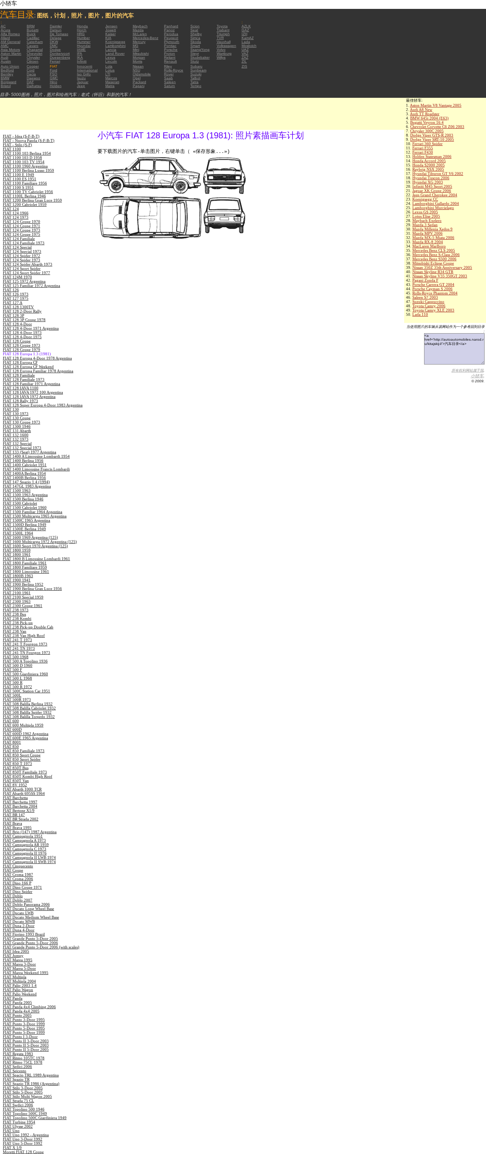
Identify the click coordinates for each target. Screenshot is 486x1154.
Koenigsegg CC (425, 199)
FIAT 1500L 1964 (18, 533)
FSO (53, 74)
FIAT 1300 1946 (17, 426)
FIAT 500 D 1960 (17, 665)
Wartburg (224, 53)
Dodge (55, 50)
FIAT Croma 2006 (18, 879)
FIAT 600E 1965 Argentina (25, 738)
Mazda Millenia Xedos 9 (432, 229)
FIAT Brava (12, 823)
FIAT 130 (11, 409)
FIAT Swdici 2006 (18, 1105)
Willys (221, 57)
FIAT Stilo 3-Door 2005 (23, 1088)
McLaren (140, 34)
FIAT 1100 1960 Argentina (25, 166)
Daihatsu (34, 86)
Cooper (33, 66)
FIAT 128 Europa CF (20, 362)
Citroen (32, 61)
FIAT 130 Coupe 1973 (21, 422)
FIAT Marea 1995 (17, 960)
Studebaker (200, 57)
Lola (108, 66)
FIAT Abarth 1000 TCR (22, 789)
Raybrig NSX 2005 (428, 169)
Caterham (35, 42)
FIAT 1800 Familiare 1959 (25, 567)
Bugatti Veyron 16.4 (427, 122)
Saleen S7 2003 (425, 297)
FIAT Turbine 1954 (19, 1122)
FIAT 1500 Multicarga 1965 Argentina (35, 516)
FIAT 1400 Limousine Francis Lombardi (36, 469)
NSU (136, 70)
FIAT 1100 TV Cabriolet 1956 (28, 192)
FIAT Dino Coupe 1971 (22, 887)
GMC (54, 78)
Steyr (194, 53)
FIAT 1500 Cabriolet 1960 (25, 507)
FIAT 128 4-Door (17, 324)
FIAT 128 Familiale (19, 375)
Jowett (110, 30)
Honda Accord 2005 (429, 161)
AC (3, 26)
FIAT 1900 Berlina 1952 (23, 584)
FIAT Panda (12, 998)
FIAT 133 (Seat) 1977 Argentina (29, 452)
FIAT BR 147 (14, 815)
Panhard (171, 26)
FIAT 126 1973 (15, 294)
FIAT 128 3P (13, 315)
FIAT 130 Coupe (17, 418)
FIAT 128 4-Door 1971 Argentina (31, 328)
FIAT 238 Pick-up (18, 623)
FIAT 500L (12, 695)
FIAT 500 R (12, 682)
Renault (170, 61)
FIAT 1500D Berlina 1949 (24, 524)
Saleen (170, 82)
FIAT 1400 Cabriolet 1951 (25, 465)
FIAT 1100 (12, 149)
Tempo (195, 86)
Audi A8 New (421, 109)
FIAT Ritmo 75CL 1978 (22, 1062)
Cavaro (32, 46)
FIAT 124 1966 (15, 213)
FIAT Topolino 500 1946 (23, 1109)
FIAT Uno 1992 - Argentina (26, 1135)
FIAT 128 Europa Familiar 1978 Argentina (38, 371)
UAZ (245, 50)
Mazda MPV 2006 (427, 233)
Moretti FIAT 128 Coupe (23, 1152)
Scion (195, 26)
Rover (169, 74)
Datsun (56, 30)
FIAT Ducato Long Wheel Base (28, 908)
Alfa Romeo (10, 34)
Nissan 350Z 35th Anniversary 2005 (442, 267)
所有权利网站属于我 (467, 370)
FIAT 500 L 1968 (17, 678)
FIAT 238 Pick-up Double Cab (28, 627)
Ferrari (55, 61)
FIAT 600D (12, 729)
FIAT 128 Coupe (17, 341)
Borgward (8, 82)
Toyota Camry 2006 (428, 306)
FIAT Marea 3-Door (19, 964)
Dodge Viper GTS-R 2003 (431, 135)
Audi (4, 57)
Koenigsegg (115, 42)
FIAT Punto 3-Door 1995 (24, 1019)
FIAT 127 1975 (15, 298)
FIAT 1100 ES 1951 (19, 179)
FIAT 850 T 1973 (17, 763)
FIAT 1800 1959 (17, 550)
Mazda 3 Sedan (425, 225)
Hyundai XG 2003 (427, 182)
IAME (81, 50)
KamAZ (248, 38)
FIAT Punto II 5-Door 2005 (26, 1049)
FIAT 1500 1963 (17, 490)
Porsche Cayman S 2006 (432, 289)
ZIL (244, 61)
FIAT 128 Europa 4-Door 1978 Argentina (37, 358)
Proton (169, 53)
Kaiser (110, 34)
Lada (246, 42)
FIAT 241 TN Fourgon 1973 (26, 652)
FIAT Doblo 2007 (17, 900)
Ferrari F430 (422, 152)
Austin (6, 61)
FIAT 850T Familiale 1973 (25, 772)
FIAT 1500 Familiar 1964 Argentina (32, 512)
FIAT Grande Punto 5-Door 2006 (30, 943)
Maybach (140, 26)
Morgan (139, 57)
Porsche (171, 50)
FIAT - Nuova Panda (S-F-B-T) (28, 140)
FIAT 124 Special (17, 247)
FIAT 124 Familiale (19, 238)
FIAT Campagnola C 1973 (24, 849)
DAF (30, 82)
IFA (79, 53)
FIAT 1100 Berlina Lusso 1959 (28, 170)
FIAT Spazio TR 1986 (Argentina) (31, 1083)
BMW (5, 78)
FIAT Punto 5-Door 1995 (24, 1028)
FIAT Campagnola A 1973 (24, 840)
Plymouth (171, 42)
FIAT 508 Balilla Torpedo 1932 (29, 716)
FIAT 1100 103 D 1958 (22, 157)
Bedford (7, 70)
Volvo (221, 50)
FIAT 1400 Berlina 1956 (23, 460)
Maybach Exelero (427, 220)
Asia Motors (10, 50)
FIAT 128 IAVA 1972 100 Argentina (33, 392)
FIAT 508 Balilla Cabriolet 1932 (29, 708)
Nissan (138, 66)
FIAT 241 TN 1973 (19, 648)
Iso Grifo (84, 74)
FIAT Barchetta (15, 798)
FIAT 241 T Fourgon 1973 (25, 644)
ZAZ (245, 57)
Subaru (196, 66)
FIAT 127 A (12, 303)
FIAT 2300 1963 (17, 601)
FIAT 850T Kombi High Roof (27, 776)
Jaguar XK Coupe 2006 (431, 190)
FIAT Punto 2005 (17, 1015)
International (87, 70)
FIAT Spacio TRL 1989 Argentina (31, 1075)
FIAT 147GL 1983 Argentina (27, 486)
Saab (168, 78)
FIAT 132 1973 (15, 439)
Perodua (171, 34)
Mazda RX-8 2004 (427, 242)
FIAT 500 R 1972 (17, 687)
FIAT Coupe (13, 870)
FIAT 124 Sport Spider (22, 268)
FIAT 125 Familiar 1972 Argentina (31, 285)
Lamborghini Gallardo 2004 (435, 203)
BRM (31, 26)
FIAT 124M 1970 (17, 277)
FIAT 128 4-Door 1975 (22, 337)
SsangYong (200, 50)
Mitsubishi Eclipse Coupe (433, 263)
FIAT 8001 (12, 742)
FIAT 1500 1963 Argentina (25, 495)
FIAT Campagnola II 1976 (25, 853)
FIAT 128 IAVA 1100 (20, 388)
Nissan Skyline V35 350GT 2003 (439, 276)
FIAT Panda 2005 (17, 1002)
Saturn (169, 86)
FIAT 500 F (12, 670)
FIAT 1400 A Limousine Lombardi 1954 (36, 456)
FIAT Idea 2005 (16, 951)
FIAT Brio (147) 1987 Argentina (30, 832)
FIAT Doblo (13, 896)
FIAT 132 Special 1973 (22, 448)
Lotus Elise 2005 (426, 216)
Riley (168, 66)
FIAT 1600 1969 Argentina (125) (30, 537)
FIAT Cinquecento (18, 866)
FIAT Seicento (14, 1071)
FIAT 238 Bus (14, 614)
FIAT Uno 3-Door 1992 (22, 1139)
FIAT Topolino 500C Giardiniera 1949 (35, 1118)
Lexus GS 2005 (425, 212)
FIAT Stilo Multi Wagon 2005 (27, 1096)
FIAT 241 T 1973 (17, 640)
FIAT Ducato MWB (19, 921)
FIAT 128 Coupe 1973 (21, 345)
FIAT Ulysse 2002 (18, 1126)
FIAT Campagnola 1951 (23, 836)
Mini (136, 50)
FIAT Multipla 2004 (19, 981)
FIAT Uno (11, 1130)
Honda (82, 26)
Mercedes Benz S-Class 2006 (436, 254)
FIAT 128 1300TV (18, 307)
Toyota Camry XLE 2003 (433, 310)
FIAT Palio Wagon (18, 990)
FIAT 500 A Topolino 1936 (25, 661)
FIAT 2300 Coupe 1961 (22, 605)
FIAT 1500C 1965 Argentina (26, 520)
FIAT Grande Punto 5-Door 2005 (30, 938)
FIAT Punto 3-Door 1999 (24, 1024)
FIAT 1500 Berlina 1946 (23, 499)
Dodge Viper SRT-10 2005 (432, 139)
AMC (5, 46)
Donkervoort (60, 53)
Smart (195, 46)
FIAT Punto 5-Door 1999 (24, 1032)
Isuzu (81, 78)
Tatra (194, 82)
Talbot (195, 78)
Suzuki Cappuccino (428, 301)
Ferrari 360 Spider (427, 144)
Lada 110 (420, 314)
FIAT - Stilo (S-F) (17, 145)
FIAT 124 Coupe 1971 (21, 226)
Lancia (110, 50)
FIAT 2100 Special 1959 (23, 597)
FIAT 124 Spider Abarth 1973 (27, 264)
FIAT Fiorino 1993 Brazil (24, 934)
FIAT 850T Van (16, 780)
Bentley (7, 74)
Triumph (223, 34)
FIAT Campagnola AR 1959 (26, 844)
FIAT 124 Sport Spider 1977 (26, 273)
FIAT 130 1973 (15, 413)
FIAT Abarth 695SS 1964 (24, 793)
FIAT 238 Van (14, 631)
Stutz (194, 61)
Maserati (112, 82)
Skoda (195, 42)
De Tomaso (59, 34)
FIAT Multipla (14, 977)
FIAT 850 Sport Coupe (22, 755)
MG (135, 46)
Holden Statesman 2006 (431, 156)
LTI (107, 74)
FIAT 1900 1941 (17, 580)
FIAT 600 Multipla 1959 (23, 725)
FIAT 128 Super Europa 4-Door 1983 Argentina (43, 405)
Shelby (196, 34)
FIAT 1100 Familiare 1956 (25, 183)
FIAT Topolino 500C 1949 (25, 1113)
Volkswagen (226, 46)
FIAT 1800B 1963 (18, 576)
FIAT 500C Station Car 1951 (26, 691)
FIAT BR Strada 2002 (20, 819)
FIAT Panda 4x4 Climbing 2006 (29, 1007)
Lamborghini (115, 46)
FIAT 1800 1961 (17, 554)
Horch (81, 30)
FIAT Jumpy (13, 955)
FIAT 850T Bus (15, 768)
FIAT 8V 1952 (15, 785)
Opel (137, 78)
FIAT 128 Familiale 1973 (23, 379)
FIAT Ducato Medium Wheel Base (31, 917)
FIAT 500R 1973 (17, 699)
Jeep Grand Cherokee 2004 (434, 195)
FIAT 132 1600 (15, 435)
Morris (137, 61)
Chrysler (33, 57)
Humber (83, 38)
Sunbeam (198, 70)
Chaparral (35, 50)
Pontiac (170, 46)
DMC (54, 46)
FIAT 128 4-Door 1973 (22, 332)
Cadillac (33, 38)
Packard (139, 82)
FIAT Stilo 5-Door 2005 (23, 1092)
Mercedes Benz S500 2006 (434, 259)
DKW (54, 42)
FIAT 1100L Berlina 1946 (24, 196)
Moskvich (249, 46)
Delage (56, 38)
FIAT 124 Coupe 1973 (21, 230)
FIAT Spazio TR (16, 1079)
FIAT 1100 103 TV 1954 (23, 162)
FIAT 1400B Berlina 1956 (24, 477)
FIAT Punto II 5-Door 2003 (26, 1045)
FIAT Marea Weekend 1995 (25, 972)
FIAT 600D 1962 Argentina (25, 734)
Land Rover (115, 53)
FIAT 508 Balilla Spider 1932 (27, 712)
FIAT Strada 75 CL (18, 1101)
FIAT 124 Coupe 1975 (21, 234)
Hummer (83, 42)
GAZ (245, 30)
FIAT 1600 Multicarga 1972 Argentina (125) (40, 541)
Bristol (6, 86)
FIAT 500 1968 (15, 657)
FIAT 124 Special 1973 (22, 251)
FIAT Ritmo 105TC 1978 (23, 1058)
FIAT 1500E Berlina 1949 (24, 529)
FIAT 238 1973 (15, 610)
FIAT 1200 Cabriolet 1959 (25, 204)
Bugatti (32, 30)
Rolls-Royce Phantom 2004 (435, 293)
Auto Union (10, 66)
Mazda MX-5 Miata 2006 (433, 237)
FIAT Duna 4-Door (19, 930)
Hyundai (83, 46)
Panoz (169, 30)
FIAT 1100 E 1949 (18, 174)
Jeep (81, 86)
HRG (81, 34)
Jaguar (82, 82)
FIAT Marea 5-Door (19, 968)
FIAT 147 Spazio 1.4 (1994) (26, 482)
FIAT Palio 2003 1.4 (20, 985)
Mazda (138, 30)
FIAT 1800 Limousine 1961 (26, 571)
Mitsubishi (141, 53)
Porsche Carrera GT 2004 (433, 284)
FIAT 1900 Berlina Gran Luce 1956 (32, 588)
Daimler (56, 26)
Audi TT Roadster (424, 114)
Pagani (138, 86)
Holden (56, 86)
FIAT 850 (11, 746)
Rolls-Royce (173, 70)
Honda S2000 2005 (428, 165)
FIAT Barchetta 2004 (20, 806)
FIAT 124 (11, 209)
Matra (110, 86)
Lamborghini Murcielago (433, 208)
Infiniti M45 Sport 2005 (432, 186)
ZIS (244, 66)
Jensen (111, 26)
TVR (220, 38)
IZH (244, 34)
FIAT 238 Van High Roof (24, 635)
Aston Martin (11, 53)
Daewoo (33, 78)
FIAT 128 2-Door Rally (22, 311)
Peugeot (171, 38)
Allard (5, 38)
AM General (10, 42)
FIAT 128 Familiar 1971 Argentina (31, 384)
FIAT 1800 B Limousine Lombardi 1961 (36, 559)
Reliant (169, 57)
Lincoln (111, 61)
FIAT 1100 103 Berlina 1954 (27, 153)
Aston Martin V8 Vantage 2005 (435, 105)
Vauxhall (224, 42)
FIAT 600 (11, 721)
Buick (31, 34)
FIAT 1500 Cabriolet (20, 503)
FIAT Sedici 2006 (17, 1066)
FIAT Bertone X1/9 (19, 810)
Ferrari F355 (422, 148)
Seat (194, 30)
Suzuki (195, 74)
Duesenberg (60, 57)
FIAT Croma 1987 (18, 874)
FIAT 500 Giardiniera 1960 (25, 674)
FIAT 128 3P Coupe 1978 (24, 320)
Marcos (111, 78)
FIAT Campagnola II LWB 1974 (29, 857)
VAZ (245, 53)
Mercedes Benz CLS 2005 (433, 250)
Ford (53, 70)
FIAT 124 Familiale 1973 (23, 243)
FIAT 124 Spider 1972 (21, 256)
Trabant (223, 30)
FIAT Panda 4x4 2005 (21, 1011)
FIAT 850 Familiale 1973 (23, 751)
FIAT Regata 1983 (18, 1054)
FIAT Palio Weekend (20, 994)
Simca (195, 38)
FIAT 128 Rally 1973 (20, 401)
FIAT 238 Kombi (17, 618)
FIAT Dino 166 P (17, 883)
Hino (53, 82)
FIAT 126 (11, 290)
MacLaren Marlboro (429, 246)
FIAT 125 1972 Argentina (24, 281)
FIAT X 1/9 (12, 1147)
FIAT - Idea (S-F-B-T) (21, 136)
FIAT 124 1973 (15, 217)
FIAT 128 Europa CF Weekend (28, 367)
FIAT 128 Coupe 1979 (21, 349)
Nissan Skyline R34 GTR (432, 272)
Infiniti (81, 61)
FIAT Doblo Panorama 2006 (26, 904)
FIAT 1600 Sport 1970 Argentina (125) (35, 546)
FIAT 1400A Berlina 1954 (24, 473)
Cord (31, 70)
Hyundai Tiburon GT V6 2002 (437, 173)
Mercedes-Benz (145, 38)
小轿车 (477, 375)
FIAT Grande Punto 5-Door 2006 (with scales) (41, 947)
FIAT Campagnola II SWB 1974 (29, 862)
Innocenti (84, 66)
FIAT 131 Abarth (17, 431)
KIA (108, 38)
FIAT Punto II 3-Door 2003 (26, 1041)
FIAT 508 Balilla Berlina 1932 (28, 704)
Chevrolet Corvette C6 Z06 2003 (437, 126)
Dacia (31, 74)
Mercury (139, 42)
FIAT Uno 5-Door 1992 (22, 1143)
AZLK (246, 26)
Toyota (222, 26)
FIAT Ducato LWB (18, 913)
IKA (80, 57)
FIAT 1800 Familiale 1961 (25, 563)
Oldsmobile (142, 74)
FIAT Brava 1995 (17, 827)
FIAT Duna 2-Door (19, 926)
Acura (5, 30)
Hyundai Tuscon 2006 (430, 178)
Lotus (110, 70)
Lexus (110, 57)
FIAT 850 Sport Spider (22, 759)
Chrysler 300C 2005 (427, 131)
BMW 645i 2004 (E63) (429, 118)
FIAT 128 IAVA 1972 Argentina (29, 396)
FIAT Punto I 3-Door (20, 1037)
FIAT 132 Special (17, 443)
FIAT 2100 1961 (17, 593)
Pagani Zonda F (425, 280)
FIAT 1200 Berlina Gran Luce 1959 (32, 200)
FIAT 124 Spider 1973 (21, 260)
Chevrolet (34, 53)
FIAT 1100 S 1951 (18, 187)
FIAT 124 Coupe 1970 (21, 221)
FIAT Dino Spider (17, 891)
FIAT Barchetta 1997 (20, 802)
